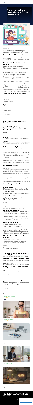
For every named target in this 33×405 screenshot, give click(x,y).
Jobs (6, 297)
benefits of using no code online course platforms (9, 188)
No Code (7, 297)
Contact (19, 2)
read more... (5, 299)
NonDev (9, 364)
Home (17, 399)
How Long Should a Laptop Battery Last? (8, 363)
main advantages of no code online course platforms (10, 67)
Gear (6, 364)
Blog (17, 2)
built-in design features (23, 256)
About (15, 2)
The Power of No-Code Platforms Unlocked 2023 (9, 319)
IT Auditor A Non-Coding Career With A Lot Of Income (9, 296)
